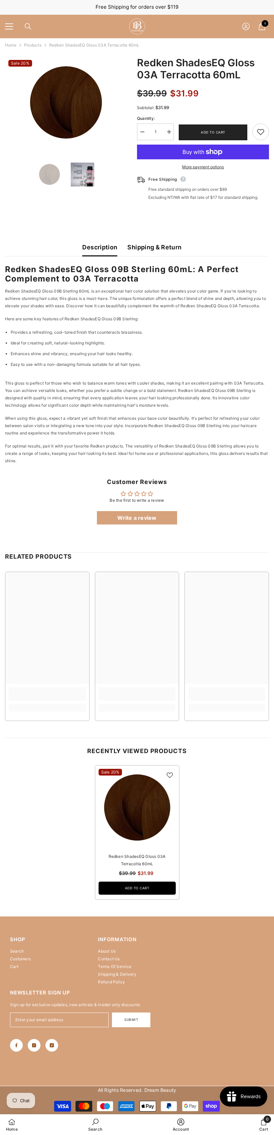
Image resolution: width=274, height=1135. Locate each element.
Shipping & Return (154, 247)
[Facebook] (16, 1045)
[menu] (9, 26)
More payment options (203, 166)
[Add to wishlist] (170, 775)
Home (10, 45)
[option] (66, 102)
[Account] (246, 26)
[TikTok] (51, 1045)
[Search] (28, 26)
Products (32, 45)
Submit (131, 1020)
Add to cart (213, 132)
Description (99, 247)
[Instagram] (34, 1045)
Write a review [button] (136, 517)
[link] (260, 132)
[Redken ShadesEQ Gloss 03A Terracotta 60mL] (137, 807)
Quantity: (146, 118)
